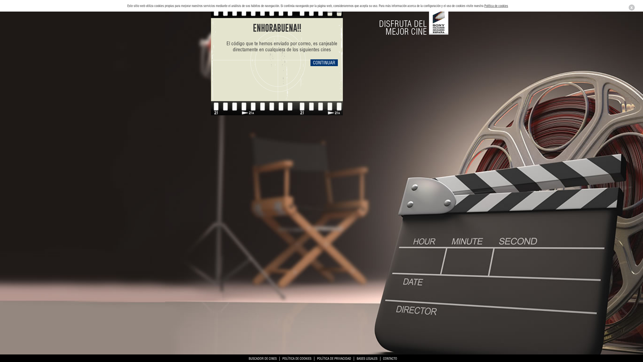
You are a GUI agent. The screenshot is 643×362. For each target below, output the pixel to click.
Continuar (324, 62)
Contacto (390, 358)
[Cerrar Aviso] (631, 10)
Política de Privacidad (334, 358)
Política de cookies (496, 6)
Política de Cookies (296, 358)
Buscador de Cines (263, 358)
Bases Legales (367, 358)
